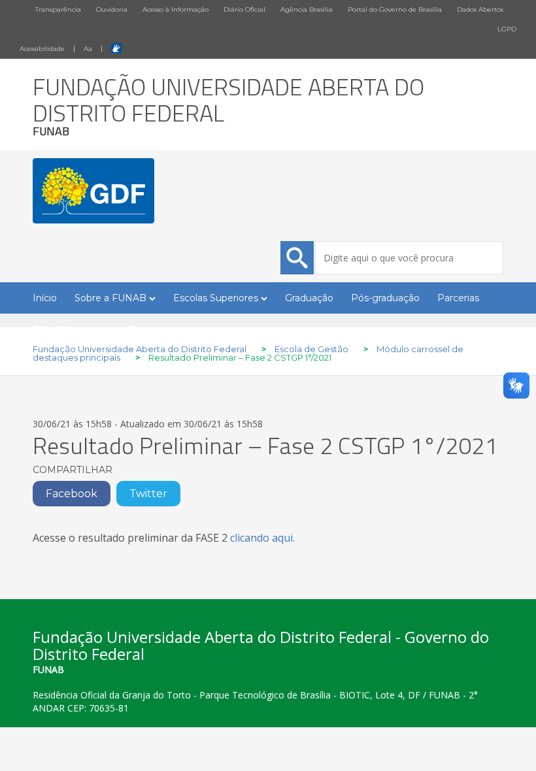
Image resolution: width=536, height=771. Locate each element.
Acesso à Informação (175, 9)
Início (45, 298)
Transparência (58, 9)
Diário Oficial (244, 9)
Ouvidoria (111, 9)
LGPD (506, 29)
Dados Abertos (480, 9)
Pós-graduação (385, 298)
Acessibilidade (42, 48)
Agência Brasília (306, 9)
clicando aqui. (262, 538)
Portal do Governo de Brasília (395, 9)
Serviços (148, 329)
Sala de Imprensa (72, 329)
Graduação (309, 298)
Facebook (71, 493)
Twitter (148, 493)
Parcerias (458, 298)
